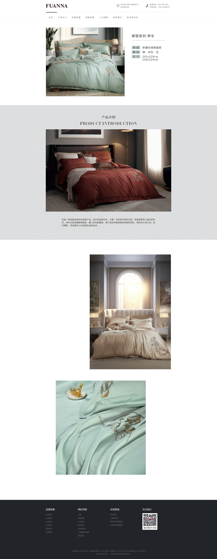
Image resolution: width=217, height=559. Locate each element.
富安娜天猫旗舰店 (116, 521)
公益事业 (49, 522)
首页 (79, 515)
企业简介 (49, 515)
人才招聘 (103, 17)
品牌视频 (49, 532)
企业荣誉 (49, 518)
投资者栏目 (132, 17)
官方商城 (113, 515)
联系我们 (117, 17)
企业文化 (49, 525)
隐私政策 (81, 536)
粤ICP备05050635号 (102, 554)
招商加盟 (81, 518)
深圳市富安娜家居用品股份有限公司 (120, 554)
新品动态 (49, 529)
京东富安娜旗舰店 (116, 525)
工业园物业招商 (83, 532)
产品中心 (62, 17)
